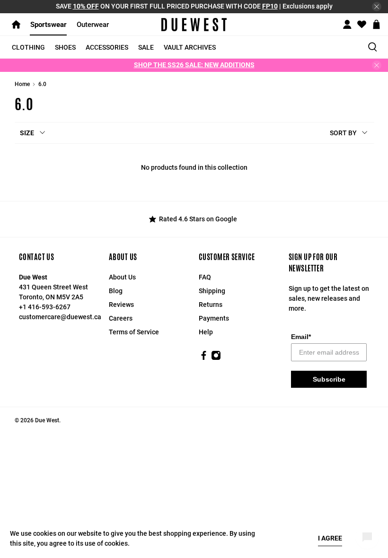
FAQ (205, 277)
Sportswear (48, 24)
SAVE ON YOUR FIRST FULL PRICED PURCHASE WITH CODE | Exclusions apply (194, 6)
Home (22, 84)
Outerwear (93, 24)
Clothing (28, 47)
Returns (210, 304)
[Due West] (194, 24)
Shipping (212, 291)
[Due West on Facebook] (204, 358)
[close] (376, 6)
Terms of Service (134, 332)
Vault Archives (190, 47)
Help (206, 332)
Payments (214, 318)
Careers (120, 318)
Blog (116, 291)
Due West (47, 420)
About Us (122, 277)
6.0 (42, 84)
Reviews (121, 304)
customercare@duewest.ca (60, 317)
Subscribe (329, 379)
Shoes (65, 47)
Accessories (107, 47)
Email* (301, 336)
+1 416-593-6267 (45, 307)
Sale (146, 47)
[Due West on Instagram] (216, 358)
